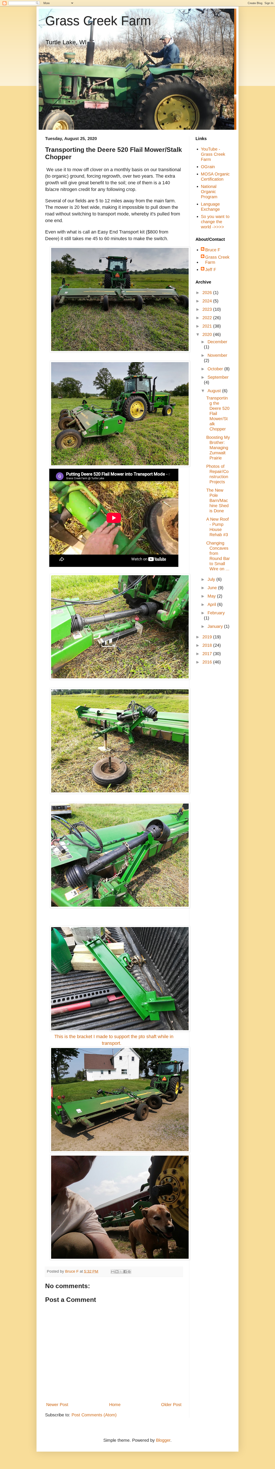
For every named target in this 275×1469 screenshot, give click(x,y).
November (217, 355)
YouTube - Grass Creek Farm (213, 154)
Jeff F (210, 269)
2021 (207, 326)
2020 (207, 334)
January (216, 626)
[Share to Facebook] (125, 1271)
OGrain (208, 166)
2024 (207, 301)
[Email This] (113, 1271)
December (217, 341)
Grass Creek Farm (98, 21)
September (218, 377)
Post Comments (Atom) (94, 1415)
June (213, 587)
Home (115, 1404)
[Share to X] (121, 1271)
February (216, 612)
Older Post (171, 1404)
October (216, 368)
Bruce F (212, 249)
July (212, 579)
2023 (207, 309)
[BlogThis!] (117, 1271)
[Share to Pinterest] (129, 1271)
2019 (207, 637)
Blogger (163, 1440)
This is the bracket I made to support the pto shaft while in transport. (113, 1040)
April (212, 604)
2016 (207, 662)
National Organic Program (209, 191)
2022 (207, 317)
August (215, 390)
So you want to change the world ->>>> (215, 221)
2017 (207, 653)
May (212, 596)
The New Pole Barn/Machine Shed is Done (217, 500)
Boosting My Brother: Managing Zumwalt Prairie (218, 447)
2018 (207, 645)
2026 (207, 292)
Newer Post (57, 1404)
